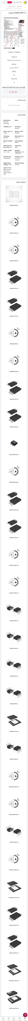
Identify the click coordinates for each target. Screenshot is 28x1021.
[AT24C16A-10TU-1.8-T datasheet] (14, 917)
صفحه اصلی (19, 6)
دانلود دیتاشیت (11, 6)
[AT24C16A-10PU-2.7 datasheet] (14, 750)
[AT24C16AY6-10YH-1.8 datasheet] (14, 1000)
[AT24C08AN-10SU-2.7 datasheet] (14, 363)
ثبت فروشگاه (14, 1020)
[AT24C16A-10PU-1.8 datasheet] (14, 834)
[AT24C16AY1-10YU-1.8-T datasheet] (14, 972)
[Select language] (25, 1015)
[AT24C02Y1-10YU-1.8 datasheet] (14, 723)
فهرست (25, 1020)
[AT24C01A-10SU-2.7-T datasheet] (14, 584)
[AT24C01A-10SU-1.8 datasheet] (14, 224)
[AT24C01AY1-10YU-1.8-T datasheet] (14, 889)
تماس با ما (3, 1020)
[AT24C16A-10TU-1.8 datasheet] (14, 391)
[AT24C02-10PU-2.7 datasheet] (14, 695)
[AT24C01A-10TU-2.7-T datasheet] (14, 529)
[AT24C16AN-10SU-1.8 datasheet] (14, 446)
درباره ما (8, 1020)
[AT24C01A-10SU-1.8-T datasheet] (14, 557)
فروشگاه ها (19, 1020)
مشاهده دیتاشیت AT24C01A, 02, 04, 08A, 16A (12, 87)
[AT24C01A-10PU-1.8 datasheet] (14, 612)
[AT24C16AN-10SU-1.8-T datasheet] (14, 778)
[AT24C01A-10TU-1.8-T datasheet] (14, 501)
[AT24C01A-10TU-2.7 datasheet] (14, 307)
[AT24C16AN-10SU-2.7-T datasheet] (14, 806)
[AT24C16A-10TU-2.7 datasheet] (14, 418)
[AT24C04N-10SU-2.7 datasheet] (14, 197)
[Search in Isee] (20, 2)
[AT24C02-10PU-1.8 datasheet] (14, 667)
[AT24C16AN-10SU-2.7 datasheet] (14, 474)
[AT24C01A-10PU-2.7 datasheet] (14, 640)
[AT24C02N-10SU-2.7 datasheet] (14, 335)
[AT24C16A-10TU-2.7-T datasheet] (14, 944)
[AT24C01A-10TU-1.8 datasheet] (14, 280)
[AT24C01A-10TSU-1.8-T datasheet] (14, 861)
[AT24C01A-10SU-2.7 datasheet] (14, 252)
